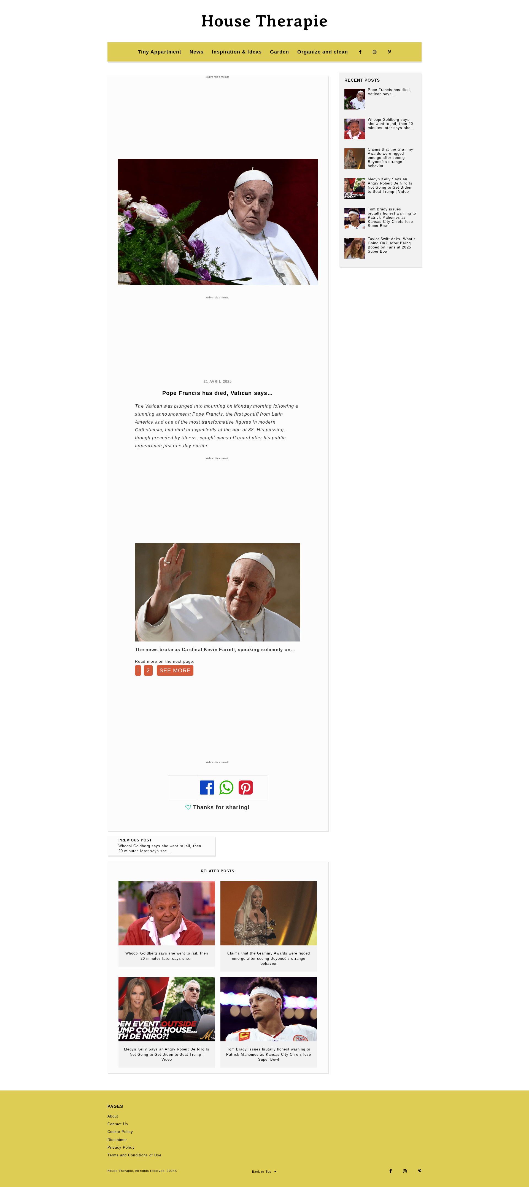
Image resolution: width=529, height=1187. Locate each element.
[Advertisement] (217, 117)
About (112, 1116)
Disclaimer (117, 1140)
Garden (279, 52)
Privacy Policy (121, 1147)
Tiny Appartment (159, 52)
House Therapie (264, 21)
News (197, 52)
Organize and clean (322, 52)
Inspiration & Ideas (237, 52)
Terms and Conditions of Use (134, 1155)
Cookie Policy (120, 1132)
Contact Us (117, 1124)
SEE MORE (175, 670)
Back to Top (261, 1171)
